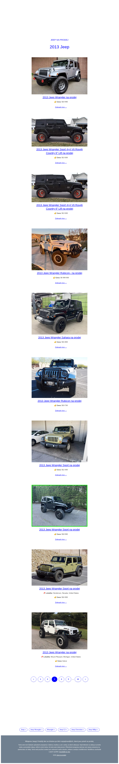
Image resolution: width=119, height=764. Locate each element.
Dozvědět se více (64, 752)
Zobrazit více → (61, 107)
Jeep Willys (92, 730)
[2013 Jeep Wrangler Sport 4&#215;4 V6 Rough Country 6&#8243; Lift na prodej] (59, 146)
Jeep (23, 730)
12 (78, 679)
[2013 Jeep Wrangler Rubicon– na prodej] (59, 270)
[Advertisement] (59, 17)
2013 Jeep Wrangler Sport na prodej (59, 465)
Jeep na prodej (59, 40)
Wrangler (50, 730)
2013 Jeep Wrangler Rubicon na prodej (59, 400)
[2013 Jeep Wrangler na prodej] (59, 94)
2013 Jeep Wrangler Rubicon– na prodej (59, 273)
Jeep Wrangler (35, 730)
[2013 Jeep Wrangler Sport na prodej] (59, 462)
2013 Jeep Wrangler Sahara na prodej (59, 337)
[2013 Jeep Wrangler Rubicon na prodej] (59, 397)
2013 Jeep (59, 47)
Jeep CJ (63, 730)
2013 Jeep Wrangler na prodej (59, 97)
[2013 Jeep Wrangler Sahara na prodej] (59, 334)
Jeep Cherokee (77, 730)
